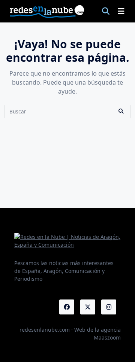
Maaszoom (107, 337)
